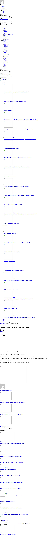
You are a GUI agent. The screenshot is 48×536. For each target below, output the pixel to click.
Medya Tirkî (4, 40)
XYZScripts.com (28, 523)
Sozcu (5, 43)
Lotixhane (5, 38)
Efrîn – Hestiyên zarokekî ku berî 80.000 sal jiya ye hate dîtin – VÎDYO (18, 280)
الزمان (5, 66)
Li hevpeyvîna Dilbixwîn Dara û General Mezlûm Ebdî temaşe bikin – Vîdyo (19, 129)
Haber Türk (6, 45)
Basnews (5, 30)
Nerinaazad (6, 32)
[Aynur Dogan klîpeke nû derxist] (8, 174)
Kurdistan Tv (6, 36)
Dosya (3, 10)
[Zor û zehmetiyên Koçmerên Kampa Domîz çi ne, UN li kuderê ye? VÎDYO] (9, 297)
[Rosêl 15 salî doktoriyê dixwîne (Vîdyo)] (8, 221)
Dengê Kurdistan (6, 39)
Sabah (5, 52)
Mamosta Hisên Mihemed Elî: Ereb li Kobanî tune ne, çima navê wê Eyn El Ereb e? (20, 139)
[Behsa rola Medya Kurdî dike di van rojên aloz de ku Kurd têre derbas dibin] (2, 454)
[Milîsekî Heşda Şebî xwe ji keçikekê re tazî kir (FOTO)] (2, 486)
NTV (5, 41)
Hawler (5, 37)
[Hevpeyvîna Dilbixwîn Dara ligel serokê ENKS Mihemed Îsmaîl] (8, 90)
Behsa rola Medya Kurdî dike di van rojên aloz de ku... (11, 456)
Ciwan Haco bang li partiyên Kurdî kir (11, 148)
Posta (5, 49)
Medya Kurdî (4, 27)
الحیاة (5, 58)
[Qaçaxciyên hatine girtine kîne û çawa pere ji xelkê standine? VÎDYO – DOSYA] (9, 315)
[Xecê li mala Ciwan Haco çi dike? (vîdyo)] (3, 467)
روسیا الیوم (6, 53)
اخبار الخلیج (6, 64)
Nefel (5, 35)
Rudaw (5, 28)
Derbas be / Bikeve (5, 26)
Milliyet (5, 47)
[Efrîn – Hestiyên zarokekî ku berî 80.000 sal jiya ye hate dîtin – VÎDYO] (9, 278)
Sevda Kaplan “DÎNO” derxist (10, 233)
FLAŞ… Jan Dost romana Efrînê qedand (12, 251)
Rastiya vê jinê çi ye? (8, 110)
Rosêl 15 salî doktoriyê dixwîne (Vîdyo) (11, 223)
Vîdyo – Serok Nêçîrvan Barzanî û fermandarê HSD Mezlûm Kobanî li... (14, 514)
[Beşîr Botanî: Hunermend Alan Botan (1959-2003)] (8, 268)
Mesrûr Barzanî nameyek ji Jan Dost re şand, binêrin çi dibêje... (12, 443)
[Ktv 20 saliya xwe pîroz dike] (8, 259)
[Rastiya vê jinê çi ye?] (8, 108)
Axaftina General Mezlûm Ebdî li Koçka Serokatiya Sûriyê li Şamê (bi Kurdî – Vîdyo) (20, 119)
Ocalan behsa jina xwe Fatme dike (7, 449)
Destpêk (3, 6)
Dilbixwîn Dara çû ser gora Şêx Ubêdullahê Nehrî (13, 204)
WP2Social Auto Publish (20, 523)
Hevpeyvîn (4, 8)
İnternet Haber (6, 44)
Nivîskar (3, 11)
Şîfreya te (10, 17)
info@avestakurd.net (10, 518)
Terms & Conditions (5, 520)
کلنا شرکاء (5, 62)
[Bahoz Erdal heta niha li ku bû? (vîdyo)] (2, 499)
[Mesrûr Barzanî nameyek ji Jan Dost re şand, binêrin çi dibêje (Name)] (7, 440)
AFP (5, 67)
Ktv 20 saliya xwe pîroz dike (9, 261)
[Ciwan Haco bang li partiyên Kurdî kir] (8, 146)
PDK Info (5, 31)
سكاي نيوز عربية (6, 54)
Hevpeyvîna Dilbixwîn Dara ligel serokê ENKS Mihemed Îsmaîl (16, 92)
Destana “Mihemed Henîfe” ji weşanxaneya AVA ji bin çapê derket (17, 242)
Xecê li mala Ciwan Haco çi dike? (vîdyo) (8, 469)
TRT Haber (6, 50)
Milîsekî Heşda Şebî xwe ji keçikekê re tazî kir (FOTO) (10, 488)
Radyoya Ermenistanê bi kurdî (8, 34)
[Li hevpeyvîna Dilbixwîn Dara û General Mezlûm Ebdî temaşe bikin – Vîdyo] (8, 127)
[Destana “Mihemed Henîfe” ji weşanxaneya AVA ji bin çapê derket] (8, 240)
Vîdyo (3, 12)
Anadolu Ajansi (6, 48)
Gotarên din (2, 390)
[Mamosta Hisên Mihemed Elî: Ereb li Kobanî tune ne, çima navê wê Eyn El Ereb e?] (9, 137)
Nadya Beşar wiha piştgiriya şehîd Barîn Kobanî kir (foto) (11, 482)
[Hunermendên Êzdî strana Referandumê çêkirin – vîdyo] (3, 493)
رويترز (5, 63)
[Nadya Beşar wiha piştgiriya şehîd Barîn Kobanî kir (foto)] (2, 480)
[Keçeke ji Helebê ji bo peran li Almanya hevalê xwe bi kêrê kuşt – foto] (2, 506)
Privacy (3, 521)
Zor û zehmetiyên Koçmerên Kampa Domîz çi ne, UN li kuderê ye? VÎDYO (18, 298)
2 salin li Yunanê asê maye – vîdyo (10, 308)
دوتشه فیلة (6, 61)
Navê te (10, 16)
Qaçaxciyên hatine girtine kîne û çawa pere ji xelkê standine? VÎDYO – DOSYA (19, 317)
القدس (5, 65)
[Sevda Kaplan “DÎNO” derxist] (8, 231)
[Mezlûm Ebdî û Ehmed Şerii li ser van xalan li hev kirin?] (8, 99)
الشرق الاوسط (6, 56)
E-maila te (10, 21)
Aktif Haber (6, 46)
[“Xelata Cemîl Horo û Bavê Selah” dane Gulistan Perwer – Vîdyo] (8, 165)
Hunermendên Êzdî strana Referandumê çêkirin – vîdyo (11, 495)
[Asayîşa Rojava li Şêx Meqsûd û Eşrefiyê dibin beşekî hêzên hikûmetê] (9, 155)
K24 (4, 29)
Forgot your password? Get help (5, 74)
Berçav (5, 33)
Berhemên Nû (4, 9)
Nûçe (3, 7)
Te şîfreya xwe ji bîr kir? (4, 19)
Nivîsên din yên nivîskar (8, 390)
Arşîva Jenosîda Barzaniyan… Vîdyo (11, 289)
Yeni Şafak (5, 51)
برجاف (5, 59)
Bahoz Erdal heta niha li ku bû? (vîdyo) (8, 501)
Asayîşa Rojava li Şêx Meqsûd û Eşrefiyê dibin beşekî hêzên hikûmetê (17, 157)
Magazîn (3, 130)
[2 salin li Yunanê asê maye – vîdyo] (9, 306)
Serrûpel (1, 323)
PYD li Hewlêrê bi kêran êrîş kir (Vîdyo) (8, 534)
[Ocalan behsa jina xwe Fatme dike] (2, 448)
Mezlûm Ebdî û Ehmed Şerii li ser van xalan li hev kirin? (15, 101)
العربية (5, 55)
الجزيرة (5, 57)
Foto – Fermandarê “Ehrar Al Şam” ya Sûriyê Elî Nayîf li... (11, 462)
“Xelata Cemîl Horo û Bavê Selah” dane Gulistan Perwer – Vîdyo (16, 166)
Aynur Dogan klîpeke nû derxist (10, 176)
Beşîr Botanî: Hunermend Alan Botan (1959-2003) (13, 270)
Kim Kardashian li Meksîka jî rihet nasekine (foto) (10, 475)
